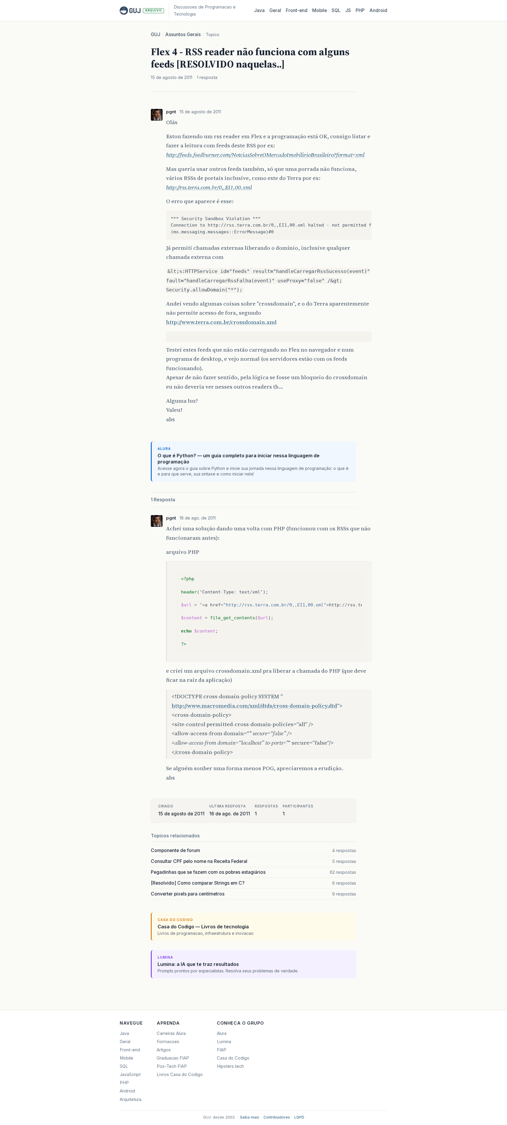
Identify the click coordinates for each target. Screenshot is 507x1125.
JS (348, 10)
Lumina (224, 1041)
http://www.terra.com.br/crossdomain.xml (221, 322)
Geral (275, 10)
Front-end (130, 1050)
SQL (336, 10)
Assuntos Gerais (183, 34)
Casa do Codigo (233, 1058)
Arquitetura (130, 1099)
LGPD (299, 1117)
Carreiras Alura (171, 1033)
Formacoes (168, 1041)
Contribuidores (276, 1117)
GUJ (155, 34)
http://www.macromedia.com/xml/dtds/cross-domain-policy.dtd (254, 705)
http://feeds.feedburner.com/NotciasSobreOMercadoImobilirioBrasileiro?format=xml (265, 154)
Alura (222, 1033)
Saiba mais (249, 1117)
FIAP (221, 1050)
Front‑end (296, 10)
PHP (360, 10)
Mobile (319, 10)
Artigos (164, 1050)
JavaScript (130, 1074)
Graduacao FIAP (173, 1058)
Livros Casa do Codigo (180, 1074)
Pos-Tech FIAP (172, 1066)
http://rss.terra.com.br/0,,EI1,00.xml (209, 187)
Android (378, 10)
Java (259, 10)
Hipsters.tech (230, 1066)
